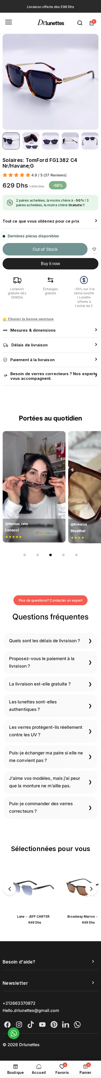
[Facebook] (7, 1024)
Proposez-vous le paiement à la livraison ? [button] (42, 662)
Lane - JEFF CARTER (33, 916)
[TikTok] (30, 1024)
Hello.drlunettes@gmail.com (31, 1010)
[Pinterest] (54, 1024)
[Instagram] (19, 1024)
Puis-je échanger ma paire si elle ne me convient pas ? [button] (46, 756)
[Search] (80, 23)
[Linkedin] (65, 1024)
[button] (50, 221)
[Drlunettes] (50, 23)
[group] (50, 82)
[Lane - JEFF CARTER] (33, 888)
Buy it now (50, 263)
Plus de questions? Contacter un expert (50, 600)
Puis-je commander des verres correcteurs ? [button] (41, 807)
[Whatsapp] (77, 1024)
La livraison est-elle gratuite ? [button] (40, 684)
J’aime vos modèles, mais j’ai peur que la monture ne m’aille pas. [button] (44, 782)
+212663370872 (19, 1003)
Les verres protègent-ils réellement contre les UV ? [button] (45, 731)
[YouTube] (42, 1024)
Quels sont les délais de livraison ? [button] (44, 640)
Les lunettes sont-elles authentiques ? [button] (33, 705)
